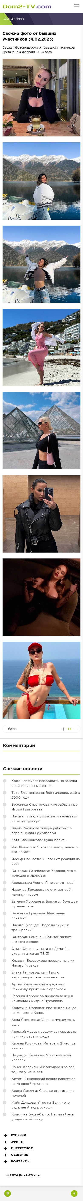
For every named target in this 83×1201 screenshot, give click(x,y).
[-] (75, 729)
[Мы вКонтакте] (7, 1193)
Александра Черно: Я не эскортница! (42, 882)
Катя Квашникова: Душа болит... (39, 840)
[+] (63, 729)
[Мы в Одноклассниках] (74, 1193)
